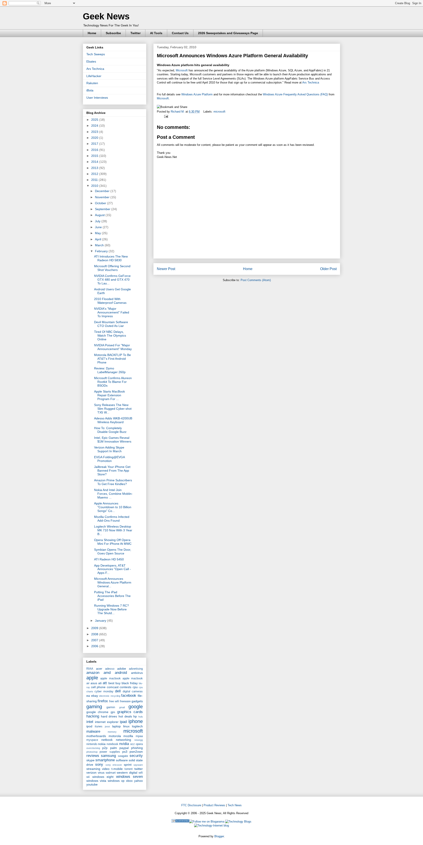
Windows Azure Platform (197, 94)
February (102, 251)
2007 (95, 640)
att (105, 683)
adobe (121, 668)
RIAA (89, 668)
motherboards (96, 736)
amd (107, 673)
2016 (95, 150)
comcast (113, 687)
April (98, 239)
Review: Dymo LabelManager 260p (110, 370)
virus (101, 772)
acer (99, 668)
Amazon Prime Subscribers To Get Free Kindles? (113, 482)
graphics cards (130, 712)
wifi (141, 772)
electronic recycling (109, 696)
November (102, 197)
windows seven (129, 777)
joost (107, 726)
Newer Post (166, 269)
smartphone (105, 760)
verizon (91, 772)
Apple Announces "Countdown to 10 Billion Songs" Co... (112, 507)
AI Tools (156, 33)
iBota (89, 90)
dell (118, 691)
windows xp (116, 780)
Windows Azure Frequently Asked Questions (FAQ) (295, 94)
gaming (94, 706)
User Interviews (97, 97)
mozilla (128, 736)
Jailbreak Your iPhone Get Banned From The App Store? (112, 470)
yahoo (138, 780)
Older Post (328, 269)
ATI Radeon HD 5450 (109, 559)
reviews (92, 756)
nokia (102, 744)
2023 (95, 131)
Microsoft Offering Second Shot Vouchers (112, 268)
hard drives (109, 716)
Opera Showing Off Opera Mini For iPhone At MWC (113, 541)
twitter (138, 769)
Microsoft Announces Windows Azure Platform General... (112, 582)
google (135, 706)
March (100, 245)
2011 (95, 180)
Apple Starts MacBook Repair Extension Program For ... (109, 395)
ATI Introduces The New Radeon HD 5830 (111, 258)
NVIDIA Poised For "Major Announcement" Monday (113, 347)
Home (92, 33)
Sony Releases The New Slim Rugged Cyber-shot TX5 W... (113, 408)
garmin (110, 707)
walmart (111, 772)
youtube (92, 784)
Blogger (219, 836)
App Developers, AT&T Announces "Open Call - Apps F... (112, 569)
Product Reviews (214, 805)
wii (88, 776)
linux (126, 726)
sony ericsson (114, 764)
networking (123, 739)
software (122, 760)
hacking (92, 716)
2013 (95, 168)
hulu (140, 716)
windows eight (103, 776)
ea (88, 695)
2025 (95, 119)
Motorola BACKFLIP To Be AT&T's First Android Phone (112, 358)
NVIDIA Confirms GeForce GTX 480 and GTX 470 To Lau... (112, 279)
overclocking (93, 748)
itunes (98, 726)
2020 (95, 137)
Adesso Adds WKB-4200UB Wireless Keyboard (113, 420)
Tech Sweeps (95, 54)
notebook (112, 744)
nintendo (91, 744)
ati (100, 683)
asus (94, 683)
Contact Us (180, 33)
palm (113, 748)
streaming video (97, 769)
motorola (115, 736)
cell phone (98, 687)
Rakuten (92, 83)
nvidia (124, 744)
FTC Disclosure (191, 805)
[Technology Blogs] (238, 821)
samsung (108, 756)
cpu (135, 687)
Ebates (91, 61)
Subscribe (113, 33)
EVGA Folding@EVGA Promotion (109, 459)
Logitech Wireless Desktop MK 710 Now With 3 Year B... (113, 530)
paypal (124, 748)
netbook (107, 739)
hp (135, 716)
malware (93, 731)
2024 (95, 125)
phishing (137, 748)
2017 (95, 143)
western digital (127, 772)
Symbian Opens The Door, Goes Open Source (112, 551)
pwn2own (136, 751)
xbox (129, 780)
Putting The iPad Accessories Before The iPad (112, 595)
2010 (95, 185)
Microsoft (182, 70)
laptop (116, 726)
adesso (109, 668)
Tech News (235, 805)
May (98, 233)
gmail (122, 707)
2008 (95, 634)
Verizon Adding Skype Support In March (109, 449)
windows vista (96, 780)
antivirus (137, 673)
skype (90, 760)
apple (92, 677)
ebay (94, 695)
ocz (132, 744)
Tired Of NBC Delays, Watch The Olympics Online (110, 335)
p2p (105, 748)
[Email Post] (165, 116)
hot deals (125, 716)
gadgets (137, 701)
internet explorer (107, 722)
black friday (130, 683)
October (101, 203)
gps (113, 712)
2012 (95, 174)
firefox (103, 701)
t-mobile (117, 769)
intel (89, 722)
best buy (114, 683)
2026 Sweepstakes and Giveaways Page (228, 33)
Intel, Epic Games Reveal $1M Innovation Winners (112, 439)
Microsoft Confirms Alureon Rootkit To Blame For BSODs (113, 381)
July (98, 221)
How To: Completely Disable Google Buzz (110, 430)
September (103, 209)
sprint (128, 764)
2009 (95, 628)
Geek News (106, 16)
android (121, 673)
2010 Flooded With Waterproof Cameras (110, 300)
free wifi (114, 701)
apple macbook (110, 678)
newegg (138, 740)
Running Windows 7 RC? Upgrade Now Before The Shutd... (111, 609)
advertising (136, 668)
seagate (123, 756)
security (136, 756)
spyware (138, 764)
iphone (135, 721)
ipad (123, 722)
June (99, 227)
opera (139, 744)
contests (125, 687)
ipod (89, 726)
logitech (137, 726)
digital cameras (133, 691)
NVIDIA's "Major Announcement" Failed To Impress (111, 312)
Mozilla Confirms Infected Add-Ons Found (111, 518)
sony (99, 764)
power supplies (110, 751)
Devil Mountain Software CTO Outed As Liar (111, 324)
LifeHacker (93, 76)
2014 (95, 161)
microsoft (219, 111)
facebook (128, 695)
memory (112, 731)
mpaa (139, 736)
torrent (128, 769)
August (100, 215)
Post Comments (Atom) (256, 280)
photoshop (92, 751)
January (101, 620)
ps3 (124, 751)
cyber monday (104, 691)
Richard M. (178, 111)
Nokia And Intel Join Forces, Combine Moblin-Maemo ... (113, 493)
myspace (92, 739)
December (102, 191)
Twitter (135, 33)
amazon (92, 673)
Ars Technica (310, 82)
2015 (95, 156)
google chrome (97, 712)
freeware (125, 701)
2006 (95, 646)
